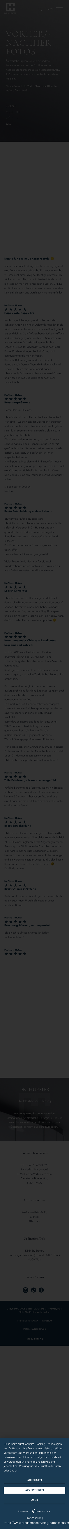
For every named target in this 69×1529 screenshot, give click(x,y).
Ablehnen (34, 1480)
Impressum (34, 1518)
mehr (34, 1500)
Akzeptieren (34, 1490)
